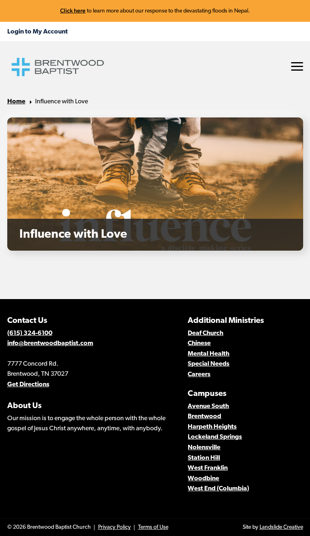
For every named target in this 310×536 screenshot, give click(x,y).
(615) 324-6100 (29, 333)
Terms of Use (153, 527)
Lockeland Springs (215, 437)
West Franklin (208, 468)
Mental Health (208, 354)
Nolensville (204, 447)
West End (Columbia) (218, 489)
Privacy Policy (114, 527)
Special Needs (208, 364)
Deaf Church (205, 333)
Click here (73, 10)
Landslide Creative (281, 527)
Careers (199, 374)
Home (16, 101)
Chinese (199, 343)
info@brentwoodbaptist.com (50, 343)
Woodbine (203, 478)
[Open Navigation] (297, 66)
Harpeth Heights (212, 427)
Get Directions (28, 384)
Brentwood (204, 416)
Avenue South (208, 406)
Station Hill (204, 458)
